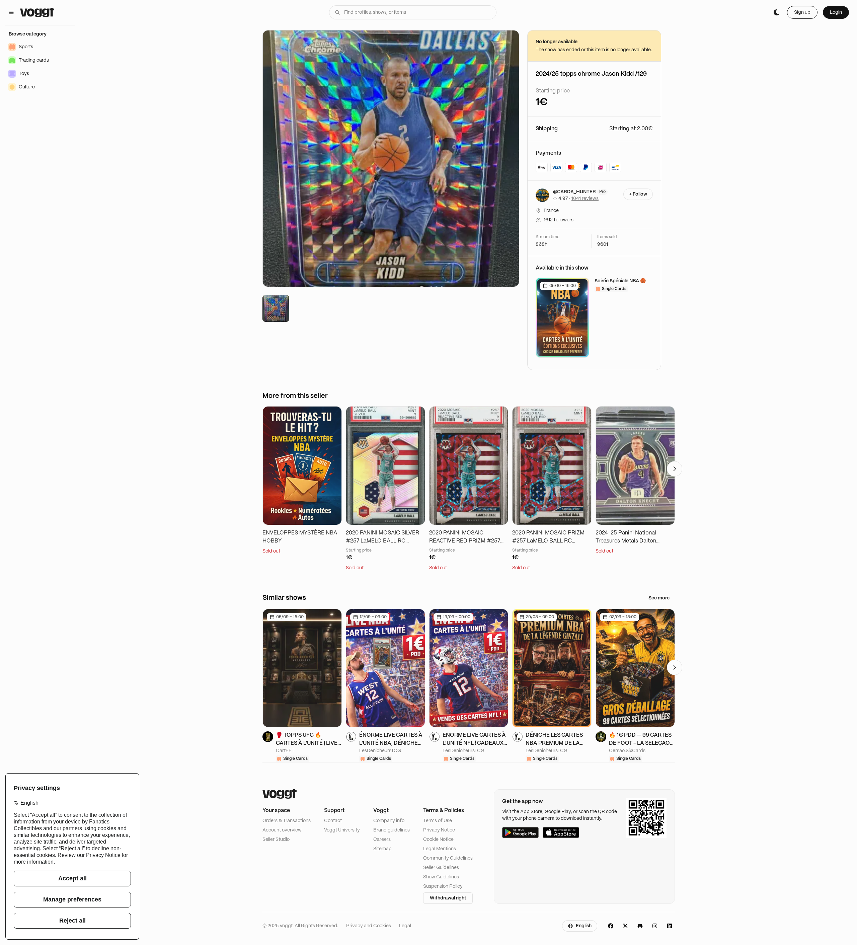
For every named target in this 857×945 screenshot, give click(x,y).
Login (836, 12)
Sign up (802, 12)
